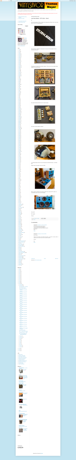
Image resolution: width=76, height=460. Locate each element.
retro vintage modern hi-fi (22, 404)
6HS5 (19, 150)
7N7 (19, 176)
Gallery (20, 228)
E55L (19, 209)
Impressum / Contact (21, 18)
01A (19, 49)
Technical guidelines (21, 255)
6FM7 (19, 144)
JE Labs (20, 374)
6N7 (19, 154)
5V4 (19, 102)
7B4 (19, 174)
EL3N (19, 216)
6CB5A (20, 128)
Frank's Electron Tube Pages (23, 357)
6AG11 (19, 109)
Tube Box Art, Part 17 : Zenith (23, 332)
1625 (19, 64)
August (20, 338)
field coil (20, 226)
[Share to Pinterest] (45, 218)
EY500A (20, 225)
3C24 (19, 89)
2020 (19, 276)
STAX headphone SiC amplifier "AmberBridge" (25, 429)
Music (19, 237)
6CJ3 (19, 130)
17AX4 (19, 65)
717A (19, 169)
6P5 (19, 155)
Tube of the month (21, 258)
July (20, 339)
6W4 (19, 164)
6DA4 (19, 132)
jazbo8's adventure (21, 425)
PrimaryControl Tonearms (22, 361)
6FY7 (19, 146)
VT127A (20, 265)
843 (19, 191)
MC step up (20, 236)
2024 (19, 271)
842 (19, 190)
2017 (19, 279)
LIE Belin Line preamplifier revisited (24, 421)
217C (19, 71)
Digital (19, 208)
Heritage (20, 231)
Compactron (20, 204)
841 (19, 189)
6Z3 (19, 167)
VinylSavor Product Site (22, 355)
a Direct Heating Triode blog (23, 419)
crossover (20, 205)
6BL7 (19, 125)
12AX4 (19, 54)
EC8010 (20, 212)
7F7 (19, 175)
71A (19, 170)
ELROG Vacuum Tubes (22, 22)
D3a (19, 206)
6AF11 (19, 108)
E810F (19, 210)
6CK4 (19, 131)
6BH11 (19, 123)
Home (45, 258)
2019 (19, 277)
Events (34, 219)
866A (19, 196)
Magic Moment (21, 392)
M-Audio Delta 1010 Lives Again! (23, 426)
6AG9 (19, 110)
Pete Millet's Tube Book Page (23, 360)
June (20, 340)
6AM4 (19, 113)
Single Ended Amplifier (22, 252)
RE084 (19, 247)
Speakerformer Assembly (22, 390)
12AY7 (19, 55)
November (20, 285)
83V (19, 187)
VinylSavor (25, 38)
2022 (19, 273)
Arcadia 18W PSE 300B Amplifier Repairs (25, 415)
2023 (19, 272)
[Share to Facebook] (44, 218)
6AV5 (19, 115)
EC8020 (20, 213)
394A (19, 88)
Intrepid (20, 233)
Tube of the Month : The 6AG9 (23, 286)
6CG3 (19, 129)
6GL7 (19, 148)
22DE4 (19, 72)
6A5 (19, 106)
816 (19, 183)
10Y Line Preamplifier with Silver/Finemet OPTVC (23, 334)
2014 (19, 283)
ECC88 (20, 214)
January (20, 346)
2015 (19, 282)
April (20, 343)
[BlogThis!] (42, 218)
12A (19, 52)
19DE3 (19, 67)
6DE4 (19, 133)
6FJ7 (19, 143)
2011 (19, 350)
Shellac (20, 250)
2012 (19, 349)
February (20, 345)
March (20, 344)
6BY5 (19, 127)
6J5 (19, 152)
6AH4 (19, 111)
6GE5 (19, 147)
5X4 (19, 103)
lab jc (19, 410)
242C (19, 73)
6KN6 (19, 153)
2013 (19, 348)
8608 (19, 195)
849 (19, 193)
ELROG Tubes (21, 354)
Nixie (19, 238)
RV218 (19, 248)
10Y (19, 51)
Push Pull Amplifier (21, 246)
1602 (19, 62)
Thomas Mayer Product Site (22, 21)
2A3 (19, 82)
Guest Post (20, 229)
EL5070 (20, 217)
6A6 (19, 107)
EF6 (19, 215)
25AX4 (19, 74)
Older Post (56, 258)
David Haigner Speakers (22, 356)
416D (19, 91)
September (21, 337)
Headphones (20, 230)
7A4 (19, 173)
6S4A (19, 156)
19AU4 (19, 66)
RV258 (19, 249)
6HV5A (20, 151)
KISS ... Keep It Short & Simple (23, 331)
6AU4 (19, 114)
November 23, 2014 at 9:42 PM (42, 233)
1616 (19, 63)
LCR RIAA (20, 234)
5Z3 (19, 104)
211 (19, 70)
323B (19, 86)
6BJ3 (19, 124)
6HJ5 (19, 149)
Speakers (20, 253)
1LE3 (19, 69)
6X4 (19, 165)
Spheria (20, 254)
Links (19, 235)
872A (19, 197)
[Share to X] (43, 218)
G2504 (19, 227)
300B (19, 84)
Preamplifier (20, 245)
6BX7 (19, 126)
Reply (34, 242)
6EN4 (19, 142)
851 (19, 194)
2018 (19, 278)
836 (19, 186)
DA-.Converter (21, 207)
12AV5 (19, 53)
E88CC (20, 211)
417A (19, 92)
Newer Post (33, 258)
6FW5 (19, 145)
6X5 (19, 166)
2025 (19, 270)
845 (19, 192)
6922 (19, 105)
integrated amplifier (21, 232)
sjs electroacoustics (22, 413)
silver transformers (21, 251)
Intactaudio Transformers (22, 358)
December (20, 284)
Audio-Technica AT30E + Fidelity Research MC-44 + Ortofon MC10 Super (25, 377)
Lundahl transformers (22, 359)
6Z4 (19, 168)
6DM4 (19, 135)
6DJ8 (19, 134)
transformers (20, 256)
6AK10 (19, 112)
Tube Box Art (20, 257)
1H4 (19, 68)
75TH (19, 171)
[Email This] (41, 218)
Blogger (42, 453)
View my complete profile (21, 45)
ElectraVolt (20, 398)
